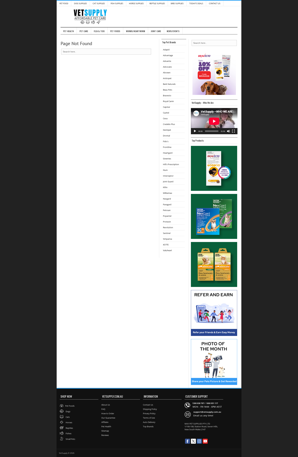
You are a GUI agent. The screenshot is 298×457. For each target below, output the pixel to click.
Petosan (167, 210)
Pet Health (68, 31)
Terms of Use (149, 417)
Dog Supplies (80, 3)
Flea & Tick (99, 31)
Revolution (168, 227)
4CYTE (166, 244)
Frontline (167, 147)
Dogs (67, 411)
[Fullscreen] (233, 131)
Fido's (165, 141)
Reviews (105, 435)
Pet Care (84, 31)
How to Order (107, 413)
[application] (214, 121)
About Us (105, 404)
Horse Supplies (136, 3)
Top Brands (148, 426)
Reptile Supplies (157, 3)
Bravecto (167, 95)
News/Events (173, 31)
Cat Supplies (99, 3)
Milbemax (167, 193)
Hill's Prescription (171, 164)
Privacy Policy (149, 413)
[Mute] (228, 131)
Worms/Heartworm (135, 31)
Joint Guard (168, 181)
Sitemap (105, 430)
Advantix (167, 61)
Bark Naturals (169, 84)
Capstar (166, 107)
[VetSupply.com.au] (149, 16)
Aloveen (166, 72)
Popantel (167, 216)
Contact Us (214, 3)
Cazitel (166, 112)
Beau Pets (167, 89)
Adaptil (166, 49)
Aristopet (167, 78)
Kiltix (165, 187)
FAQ (103, 409)
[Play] (194, 131)
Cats (67, 417)
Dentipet (167, 130)
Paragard (167, 204)
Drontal (166, 135)
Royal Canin (168, 101)
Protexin (167, 221)
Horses (68, 422)
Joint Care (156, 31)
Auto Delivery (149, 422)
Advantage (168, 55)
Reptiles (69, 428)
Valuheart (167, 250)
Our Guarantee (108, 417)
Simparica (167, 238)
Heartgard (167, 152)
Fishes (68, 433)
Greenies (167, 158)
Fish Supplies (117, 3)
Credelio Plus (169, 124)
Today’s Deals (196, 3)
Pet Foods (115, 31)
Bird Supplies (177, 3)
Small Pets (70, 439)
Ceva (165, 118)
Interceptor (168, 175)
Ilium (165, 170)
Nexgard (167, 198)
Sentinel (166, 233)
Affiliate (104, 422)
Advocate (167, 66)
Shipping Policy (150, 409)
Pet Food (63, 3)
